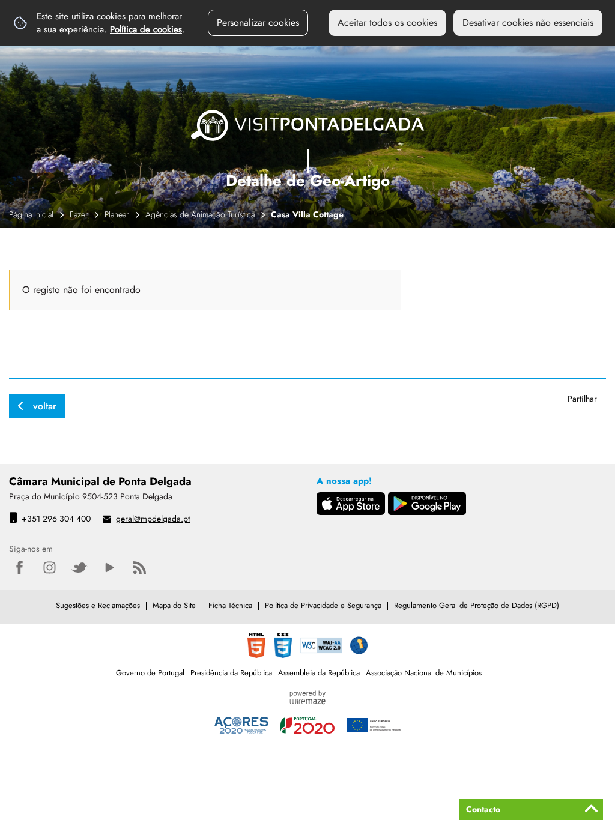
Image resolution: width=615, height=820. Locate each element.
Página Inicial (31, 214)
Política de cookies (146, 29)
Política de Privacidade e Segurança (323, 605)
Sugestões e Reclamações (98, 605)
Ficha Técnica (230, 605)
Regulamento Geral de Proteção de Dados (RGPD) (476, 605)
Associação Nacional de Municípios (424, 672)
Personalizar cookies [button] (258, 22)
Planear (117, 214)
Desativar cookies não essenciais (527, 22)
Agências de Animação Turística (200, 214)
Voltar (44, 406)
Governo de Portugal (150, 672)
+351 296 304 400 (56, 519)
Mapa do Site (174, 605)
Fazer (79, 214)
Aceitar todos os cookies (387, 22)
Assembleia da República (319, 672)
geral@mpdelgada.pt (153, 519)
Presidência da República (231, 672)
